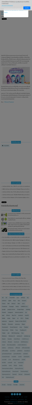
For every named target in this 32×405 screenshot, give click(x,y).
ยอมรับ (27, 8)
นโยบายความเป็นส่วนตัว (7, 5)
